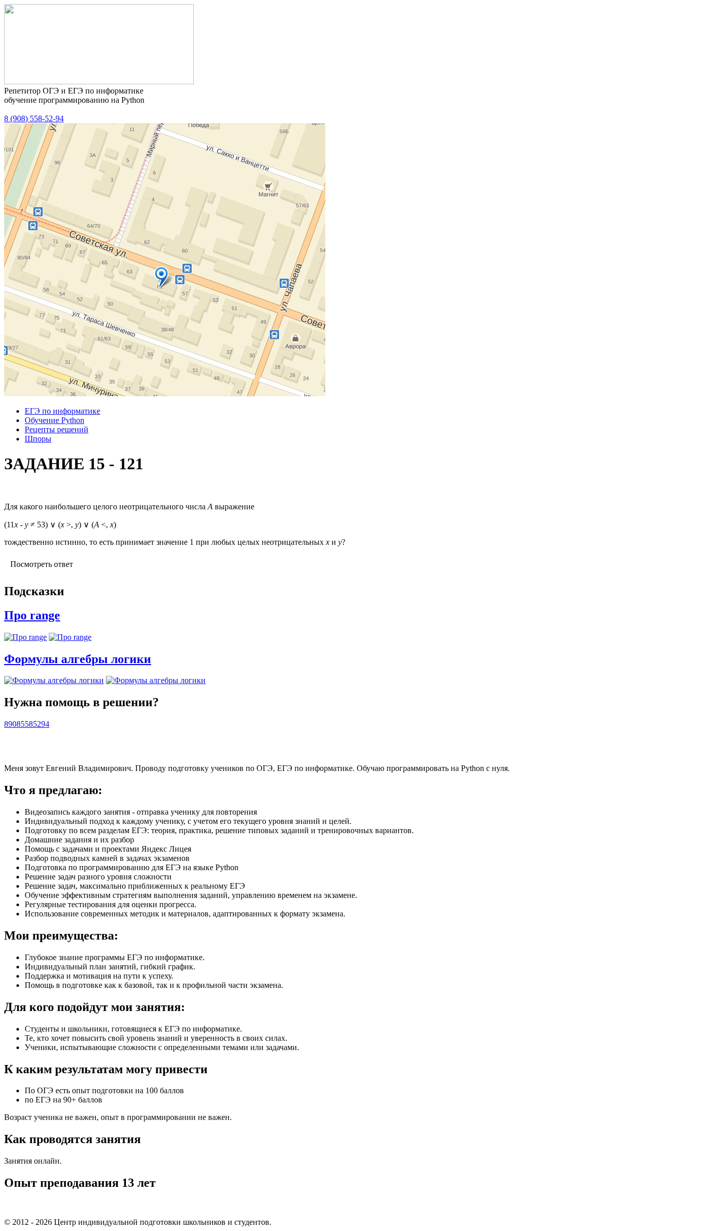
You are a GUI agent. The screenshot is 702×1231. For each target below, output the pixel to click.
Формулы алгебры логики (77, 659)
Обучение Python (54, 420)
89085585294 (26, 724)
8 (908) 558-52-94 (34, 118)
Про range (32, 615)
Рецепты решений (56, 429)
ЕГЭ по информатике (62, 411)
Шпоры (38, 438)
